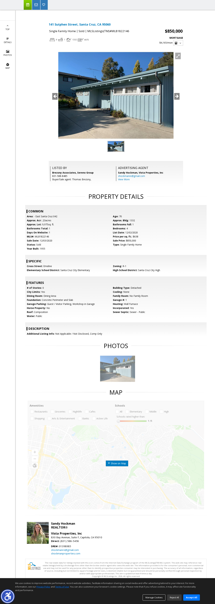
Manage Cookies (154, 597)
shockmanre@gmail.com (131, 176)
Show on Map (118, 463)
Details (7, 42)
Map (8, 68)
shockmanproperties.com (65, 553)
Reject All (174, 597)
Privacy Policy (43, 586)
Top (8, 29)
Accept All (191, 597)
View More (124, 179)
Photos (8, 55)
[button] (7, 596)
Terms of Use (62, 586)
